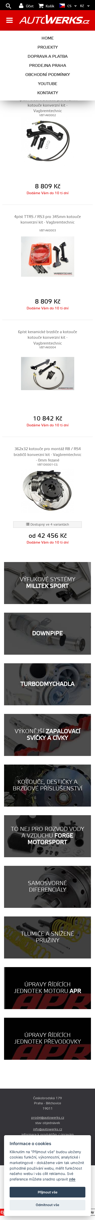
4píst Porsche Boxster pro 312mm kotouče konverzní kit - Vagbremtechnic (48, 105)
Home (48, 38)
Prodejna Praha (47, 65)
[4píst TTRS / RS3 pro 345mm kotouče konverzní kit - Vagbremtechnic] (47, 256)
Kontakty (47, 92)
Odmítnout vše (47, 1205)
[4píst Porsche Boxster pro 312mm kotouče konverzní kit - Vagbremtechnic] (47, 141)
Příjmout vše (48, 1192)
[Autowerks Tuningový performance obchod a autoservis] (54, 21)
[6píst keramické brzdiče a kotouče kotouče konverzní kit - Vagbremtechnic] (47, 373)
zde (72, 1179)
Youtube (47, 83)
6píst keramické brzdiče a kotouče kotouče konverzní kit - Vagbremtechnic (47, 338)
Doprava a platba (48, 56)
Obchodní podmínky (47, 74)
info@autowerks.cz (47, 1129)
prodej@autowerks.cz (47, 1118)
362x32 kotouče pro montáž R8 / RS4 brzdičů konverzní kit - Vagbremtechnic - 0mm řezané (47, 455)
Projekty (47, 47)
